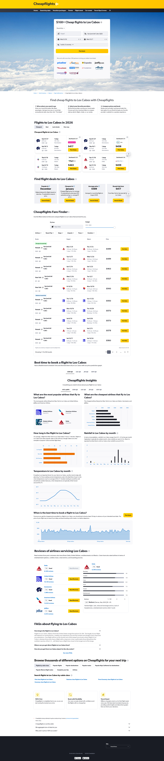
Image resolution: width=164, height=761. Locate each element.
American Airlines (49, 597)
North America (42, 93)
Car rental (88, 10)
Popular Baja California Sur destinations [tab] (107, 665)
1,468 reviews (48, 592)
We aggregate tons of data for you (46, 727)
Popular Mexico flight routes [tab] (44, 670)
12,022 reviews (49, 603)
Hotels (70, 10)
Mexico (50, 93)
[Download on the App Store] (86, 758)
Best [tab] (47, 127)
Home (36, 10)
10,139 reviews (49, 582)
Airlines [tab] (75, 670)
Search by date (45, 10)
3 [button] (116, 352)
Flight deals (79, 10)
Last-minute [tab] (56, 127)
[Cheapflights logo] (44, 4)
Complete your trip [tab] (63, 670)
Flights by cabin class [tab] (42, 665)
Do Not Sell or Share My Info (76, 753)
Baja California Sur (58, 93)
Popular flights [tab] (57, 665)
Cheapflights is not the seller (44, 724)
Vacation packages (59, 10)
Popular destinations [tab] (72, 665)
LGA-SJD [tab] (78, 372)
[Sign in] (110, 10)
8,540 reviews (48, 571)
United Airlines (48, 576)
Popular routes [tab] (86, 665)
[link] (45, 200)
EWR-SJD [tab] (70, 372)
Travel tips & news (100, 10)
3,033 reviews (48, 614)
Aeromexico (48, 587)
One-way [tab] (66, 127)
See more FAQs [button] (67, 653)
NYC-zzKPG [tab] (65, 389)
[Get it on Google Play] (78, 758)
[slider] (114, 227)
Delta (46, 565)
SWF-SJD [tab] (94, 372)
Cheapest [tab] (39, 127)
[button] (101, 22)
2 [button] (112, 352)
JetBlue (46, 608)
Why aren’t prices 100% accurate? (46, 731)
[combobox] (61, 28)
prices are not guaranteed (72, 718)
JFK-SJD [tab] (86, 372)
